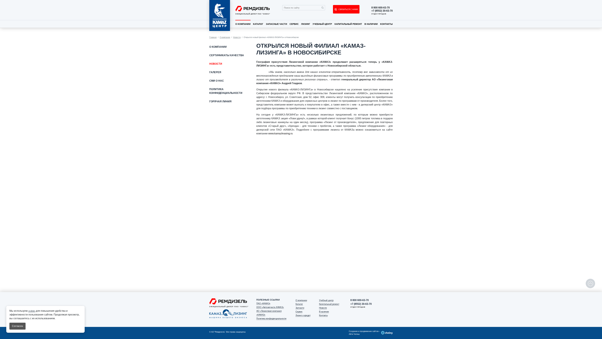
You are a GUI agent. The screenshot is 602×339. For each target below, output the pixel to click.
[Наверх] (590, 283)
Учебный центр (322, 24)
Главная (213, 37)
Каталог (258, 24)
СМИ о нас (216, 80)
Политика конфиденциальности (225, 91)
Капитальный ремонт (348, 24)
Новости (237, 37)
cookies (31, 311)
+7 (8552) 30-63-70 (382, 11)
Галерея (215, 72)
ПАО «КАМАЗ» (263, 303)
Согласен (17, 326)
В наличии (371, 24)
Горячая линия (220, 101)
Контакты (386, 24)
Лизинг (305, 24)
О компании (243, 24)
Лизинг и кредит (303, 315)
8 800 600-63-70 (380, 7)
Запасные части (276, 24)
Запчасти (300, 308)
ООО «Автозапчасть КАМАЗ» (270, 307)
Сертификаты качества (226, 55)
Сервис (294, 24)
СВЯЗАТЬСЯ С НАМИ (348, 9)
